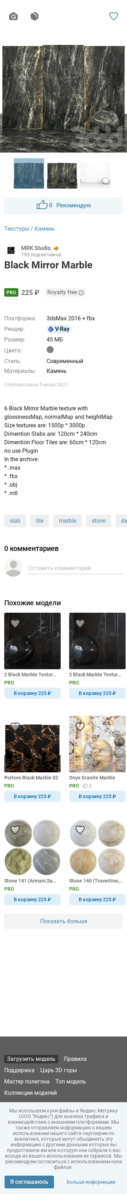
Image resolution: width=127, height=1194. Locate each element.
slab (15, 520)
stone (98, 520)
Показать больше (63, 921)
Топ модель (70, 1081)
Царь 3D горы (58, 1070)
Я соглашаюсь (29, 1181)
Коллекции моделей (30, 1092)
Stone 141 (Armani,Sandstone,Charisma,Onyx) (31, 881)
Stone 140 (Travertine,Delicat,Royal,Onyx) (96, 881)
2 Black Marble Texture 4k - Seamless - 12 (96, 674)
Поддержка (19, 1070)
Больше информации (91, 1182)
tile (39, 520)
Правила (75, 1059)
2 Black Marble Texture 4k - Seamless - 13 (31, 674)
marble (67, 520)
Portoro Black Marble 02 (31, 777)
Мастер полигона (27, 1081)
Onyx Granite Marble (92, 777)
